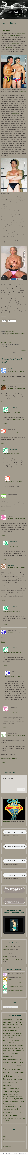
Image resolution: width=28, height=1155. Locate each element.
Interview (10, 1062)
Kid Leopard (15, 333)
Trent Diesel (17, 1106)
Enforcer (19, 1057)
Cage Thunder (17, 1033)
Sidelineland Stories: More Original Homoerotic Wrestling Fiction (14, 901)
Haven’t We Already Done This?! (11, 959)
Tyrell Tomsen (18, 1112)
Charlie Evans (15, 1040)
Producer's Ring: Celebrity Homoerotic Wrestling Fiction (14, 889)
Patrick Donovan (13, 1094)
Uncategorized (10, 331)
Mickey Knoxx (18, 1088)
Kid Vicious (15, 1079)
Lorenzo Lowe (15, 1086)
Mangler (10, 369)
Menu (23, 2)
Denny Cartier (12, 1050)
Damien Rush (19, 1048)
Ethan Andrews (8, 1059)
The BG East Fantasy (20, 352)
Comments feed (7, 1143)
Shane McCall (4, 335)
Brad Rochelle (8, 333)
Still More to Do (7, 949)
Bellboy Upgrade (7, 956)
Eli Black (14, 1057)
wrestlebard (5, 30)
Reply (3, 380)
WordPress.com (7, 1146)
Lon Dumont (8, 47)
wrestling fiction (21, 1118)
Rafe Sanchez (6, 1096)
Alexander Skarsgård (7, 1019)
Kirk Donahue (10, 1082)
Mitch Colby (11, 1091)
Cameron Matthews (9, 1038)
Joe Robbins (12, 1066)
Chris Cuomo (13, 1043)
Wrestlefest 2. (23, 91)
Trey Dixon (7, 1109)
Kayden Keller (17, 1073)
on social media (14, 43)
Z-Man (5, 1121)
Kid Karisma (9, 1075)
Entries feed (6, 1139)
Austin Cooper (18, 1022)
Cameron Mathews (16, 1035)
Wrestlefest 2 (16, 113)
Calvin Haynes (6, 1035)
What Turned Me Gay (10, 1118)
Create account (7, 1133)
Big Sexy (19, 1024)
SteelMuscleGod (8, 1106)
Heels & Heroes (6, 821)
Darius (5, 1050)
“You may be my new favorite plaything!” (10, 344)
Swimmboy (10, 982)
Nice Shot (5, 953)
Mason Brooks (8, 1089)
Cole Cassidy (10, 1048)
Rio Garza (7, 1099)
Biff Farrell (14, 1024)
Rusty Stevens (17, 1099)
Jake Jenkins (18, 1062)
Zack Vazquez (11, 1120)
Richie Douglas (19, 1096)
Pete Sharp (21, 1094)
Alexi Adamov (17, 1019)
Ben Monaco (7, 1025)
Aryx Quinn (7, 1022)
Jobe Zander (6, 1066)
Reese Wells (12, 1096)
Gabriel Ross (18, 1059)
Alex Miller (11, 565)
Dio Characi (9, 1053)
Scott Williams (8, 1101)
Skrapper (11, 1104)
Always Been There (7, 946)
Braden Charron (10, 1027)
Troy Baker (14, 1109)
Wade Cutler (21, 1115)
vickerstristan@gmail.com (9, 758)
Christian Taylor (10, 1045)
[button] (10, 927)
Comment (21, 789)
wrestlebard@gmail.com (17, 419)
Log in (4, 1136)
